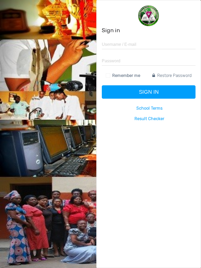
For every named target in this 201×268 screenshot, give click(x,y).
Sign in (149, 92)
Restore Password (174, 75)
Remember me (126, 75)
